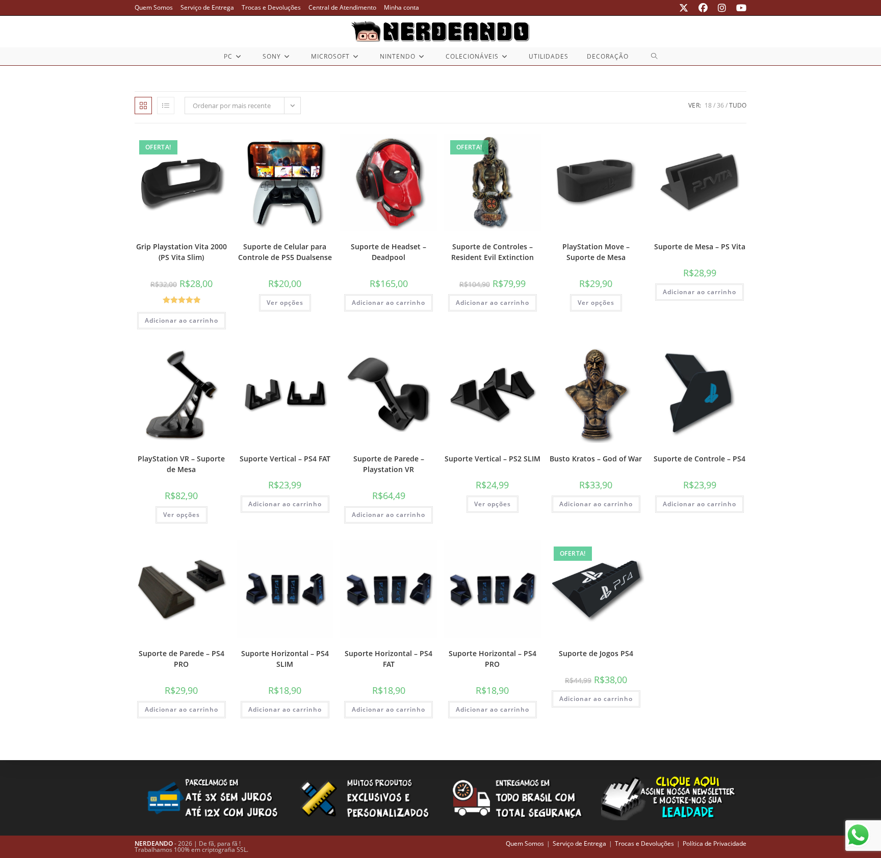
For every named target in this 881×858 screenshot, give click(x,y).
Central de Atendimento (342, 7)
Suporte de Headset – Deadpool (388, 252)
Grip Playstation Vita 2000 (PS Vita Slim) (181, 252)
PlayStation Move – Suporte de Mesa (596, 252)
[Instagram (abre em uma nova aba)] (722, 8)
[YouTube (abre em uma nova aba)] (738, 8)
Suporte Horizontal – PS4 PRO (492, 658)
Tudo (737, 105)
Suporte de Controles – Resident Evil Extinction (492, 252)
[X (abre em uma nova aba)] (683, 8)
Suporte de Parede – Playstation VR (388, 464)
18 (708, 105)
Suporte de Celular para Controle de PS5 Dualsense (285, 252)
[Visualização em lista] (165, 105)
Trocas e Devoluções (271, 7)
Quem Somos (154, 7)
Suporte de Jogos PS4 (596, 653)
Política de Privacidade (714, 843)
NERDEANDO (154, 843)
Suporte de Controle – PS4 (699, 458)
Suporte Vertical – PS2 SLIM (492, 458)
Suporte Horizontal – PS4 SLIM (285, 658)
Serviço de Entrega (207, 7)
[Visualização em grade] (143, 105)
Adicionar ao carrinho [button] (181, 320)
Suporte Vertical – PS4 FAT (285, 458)
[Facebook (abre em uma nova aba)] (703, 8)
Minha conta (401, 7)
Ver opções (285, 302)
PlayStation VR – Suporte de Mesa (181, 464)
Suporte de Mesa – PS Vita (699, 246)
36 (720, 105)
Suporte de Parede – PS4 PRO (181, 658)
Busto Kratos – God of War (596, 458)
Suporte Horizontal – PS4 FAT (388, 658)
